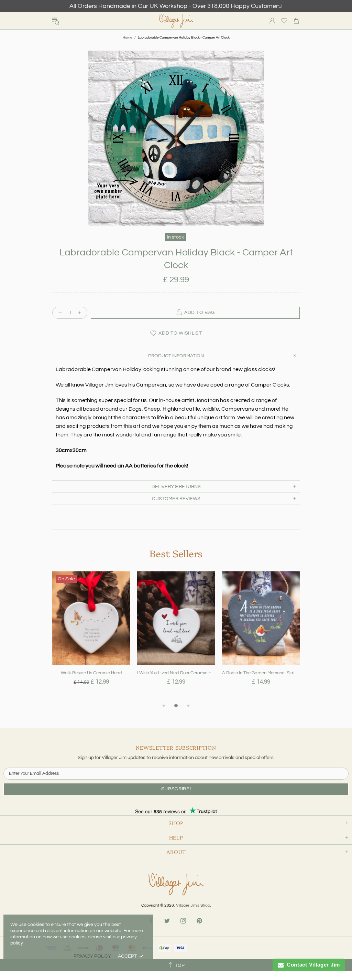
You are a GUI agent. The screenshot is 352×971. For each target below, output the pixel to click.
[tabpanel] (91, 636)
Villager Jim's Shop (176, 21)
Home (127, 37)
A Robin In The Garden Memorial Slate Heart (261, 673)
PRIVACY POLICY (92, 956)
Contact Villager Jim (312, 965)
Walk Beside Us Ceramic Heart (91, 673)
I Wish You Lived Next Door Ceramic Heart (176, 673)
